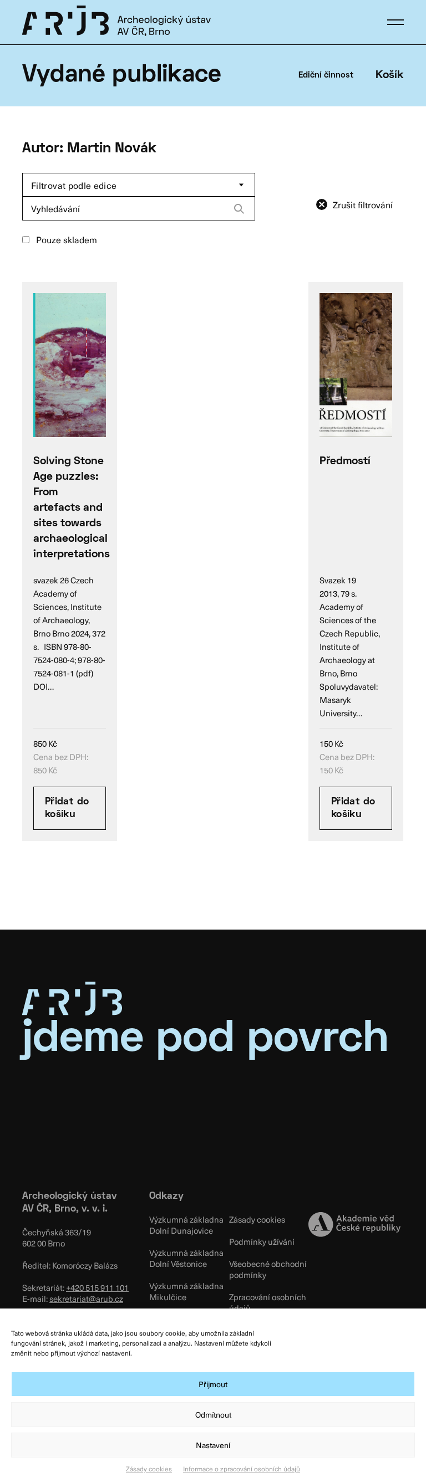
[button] (395, 22)
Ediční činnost (325, 75)
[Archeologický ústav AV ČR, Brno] (116, 20)
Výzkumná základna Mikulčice (186, 1291)
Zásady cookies (149, 1469)
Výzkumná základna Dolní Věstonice (186, 1258)
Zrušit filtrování (363, 204)
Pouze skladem (65, 239)
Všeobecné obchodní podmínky (268, 1269)
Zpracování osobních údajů (267, 1302)
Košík (390, 75)
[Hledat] (239, 209)
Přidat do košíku (67, 808)
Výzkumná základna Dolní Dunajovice (186, 1224)
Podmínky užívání (262, 1241)
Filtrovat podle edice (74, 185)
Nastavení (213, 1445)
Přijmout (213, 1384)
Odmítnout (213, 1414)
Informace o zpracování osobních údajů (241, 1469)
